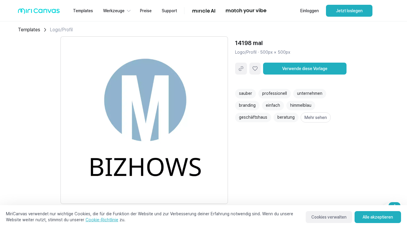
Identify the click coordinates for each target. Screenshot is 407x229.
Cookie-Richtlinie (102, 219)
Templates (29, 30)
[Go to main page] (39, 12)
